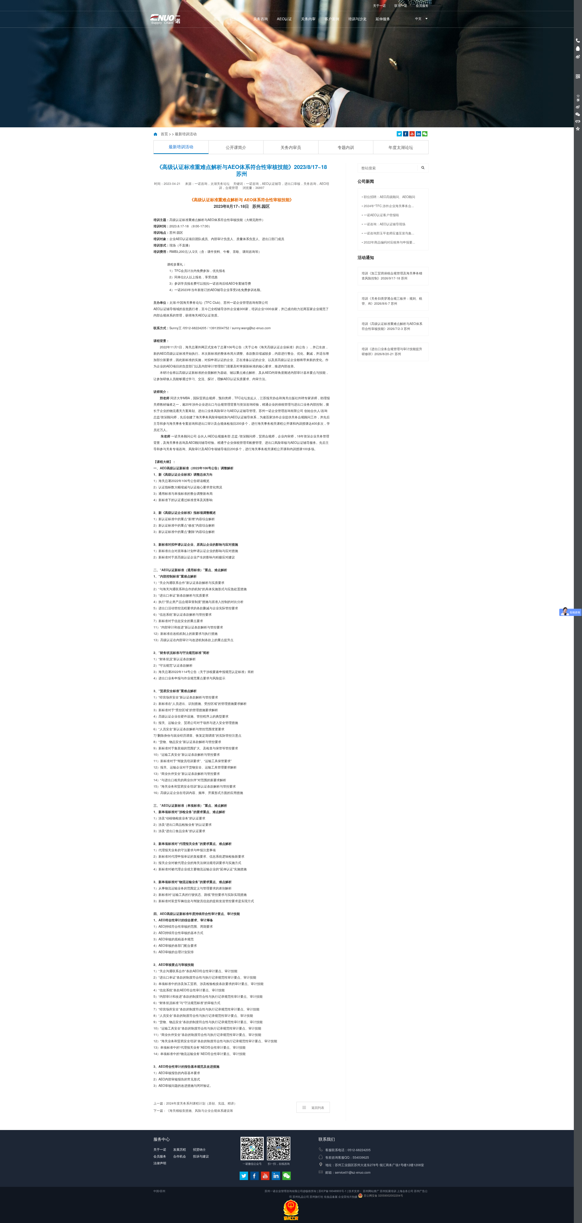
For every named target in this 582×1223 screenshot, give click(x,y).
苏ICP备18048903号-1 (332, 1191)
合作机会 (179, 1156)
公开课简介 (236, 147)
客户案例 (332, 18)
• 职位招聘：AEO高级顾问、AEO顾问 (388, 196)
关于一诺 (379, 5)
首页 (217, 18)
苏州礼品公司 (301, 1196)
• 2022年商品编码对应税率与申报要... (388, 242)
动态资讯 (237, 18)
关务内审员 (291, 147)
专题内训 (346, 147)
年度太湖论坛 (401, 147)
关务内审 (308, 18)
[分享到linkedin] (418, 133)
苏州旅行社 (316, 1196)
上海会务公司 (405, 1191)
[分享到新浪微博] (578, 107)
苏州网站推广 (371, 1191)
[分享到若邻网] (399, 133)
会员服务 (422, 5)
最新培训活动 (186, 133)
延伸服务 (383, 18)
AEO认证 (284, 18)
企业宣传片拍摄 (347, 1196)
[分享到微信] (424, 133)
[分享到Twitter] (412, 133)
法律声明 (159, 1163)
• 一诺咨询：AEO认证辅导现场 (383, 224)
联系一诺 (400, 5)
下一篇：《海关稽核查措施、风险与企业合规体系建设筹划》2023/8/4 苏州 (193, 1111)
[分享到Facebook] (405, 133)
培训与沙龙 (357, 18)
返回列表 (317, 1107)
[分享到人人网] (578, 121)
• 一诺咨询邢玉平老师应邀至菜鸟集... (388, 233)
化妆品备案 (331, 1196)
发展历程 (179, 1149)
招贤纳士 (199, 1149)
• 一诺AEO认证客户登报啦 (380, 215)
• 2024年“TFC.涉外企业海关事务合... (388, 205)
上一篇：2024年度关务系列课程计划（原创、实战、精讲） (195, 1103)
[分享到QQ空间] (578, 128)
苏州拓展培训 (388, 1191)
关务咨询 (260, 18)
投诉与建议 (201, 1156)
